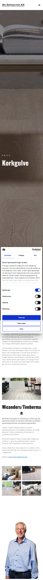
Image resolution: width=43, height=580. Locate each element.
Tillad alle (21, 317)
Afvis (21, 329)
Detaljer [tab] (21, 255)
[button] (39, 5)
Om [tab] (35, 255)
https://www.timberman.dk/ (17, 457)
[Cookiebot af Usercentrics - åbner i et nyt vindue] (32, 249)
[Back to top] (36, 573)
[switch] (38, 296)
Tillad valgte (21, 323)
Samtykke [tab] (7, 255)
